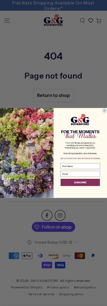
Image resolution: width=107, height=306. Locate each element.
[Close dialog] (104, 110)
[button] (80, 183)
